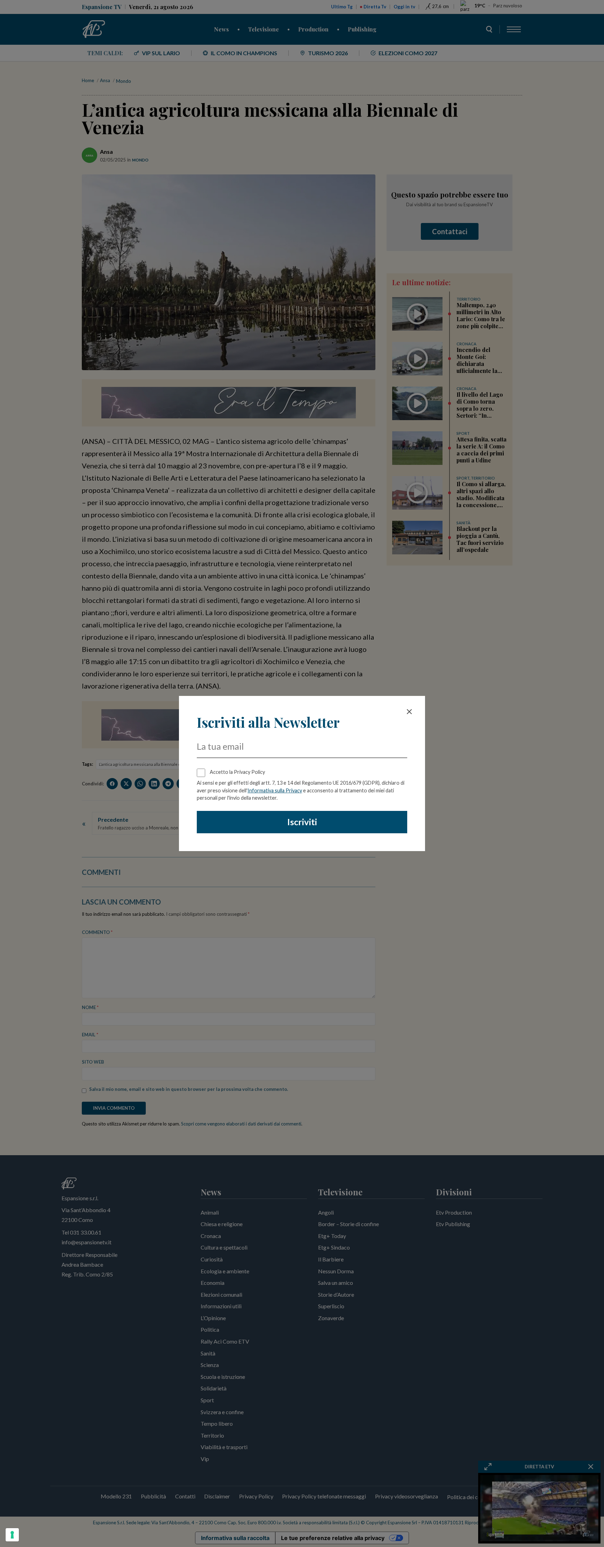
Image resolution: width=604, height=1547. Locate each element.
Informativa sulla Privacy (274, 790)
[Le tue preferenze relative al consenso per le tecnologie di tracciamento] (12, 1534)
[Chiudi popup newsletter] (409, 711)
